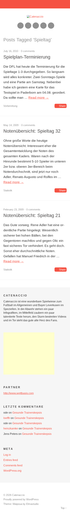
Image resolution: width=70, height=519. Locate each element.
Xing (28, 25)
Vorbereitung (10, 105)
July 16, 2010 (10, 51)
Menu (35, 4)
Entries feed (10, 460)
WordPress (32, 499)
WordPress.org (12, 470)
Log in (7, 454)
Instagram (36, 25)
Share (62, 105)
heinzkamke (10, 428)
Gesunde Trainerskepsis (27, 412)
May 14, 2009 (11, 125)
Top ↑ (64, 508)
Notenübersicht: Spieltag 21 (31, 215)
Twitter (51, 25)
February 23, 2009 (13, 209)
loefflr (6, 418)
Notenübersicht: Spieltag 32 (31, 131)
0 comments (28, 51)
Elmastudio (32, 504)
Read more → (38, 97)
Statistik (7, 190)
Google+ (43, 25)
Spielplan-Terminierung (26, 57)
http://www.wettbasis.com (18, 393)
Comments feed (12, 465)
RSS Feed (20, 25)
